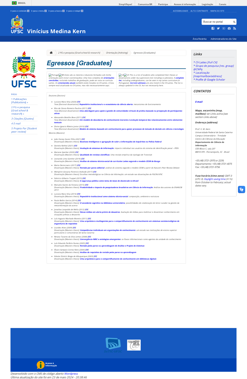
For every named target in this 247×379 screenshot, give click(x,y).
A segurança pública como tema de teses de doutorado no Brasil (109, 181)
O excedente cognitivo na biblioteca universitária (102, 203)
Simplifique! (125, 4)
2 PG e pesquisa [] (79, 52)
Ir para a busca (56, 11)
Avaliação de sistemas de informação (97, 148)
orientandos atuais (66, 83)
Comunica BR (145, 4)
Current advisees (138, 83)
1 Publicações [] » (19, 100)
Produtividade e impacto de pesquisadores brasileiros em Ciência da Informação (116, 187)
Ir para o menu (38, 11)
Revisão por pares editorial (92, 167)
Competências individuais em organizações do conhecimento (107, 230)
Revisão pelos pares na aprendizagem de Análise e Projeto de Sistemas (112, 245)
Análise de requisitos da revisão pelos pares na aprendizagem (108, 252)
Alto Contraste (199, 10)
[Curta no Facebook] (213, 28)
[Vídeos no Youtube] (223, 28)
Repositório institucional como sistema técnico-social (104, 196)
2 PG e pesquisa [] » (20, 110)
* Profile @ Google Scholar (209, 79)
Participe (163, 4)
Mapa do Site (217, 10)
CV (78, 101)
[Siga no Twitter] (218, 28)
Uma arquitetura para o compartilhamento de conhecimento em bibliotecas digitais (118, 259)
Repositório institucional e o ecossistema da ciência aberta (106, 104)
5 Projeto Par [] (24, 130)
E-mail (198, 101)
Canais (222, 4)
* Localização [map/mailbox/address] (207, 74)
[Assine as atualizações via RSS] (234, 28)
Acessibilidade (180, 10)
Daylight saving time (214, 179)
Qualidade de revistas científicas (94, 154)
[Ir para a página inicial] (50, 53)
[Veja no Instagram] (229, 28)
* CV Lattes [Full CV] (205, 62)
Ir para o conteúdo (19, 11)
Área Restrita (200, 38)
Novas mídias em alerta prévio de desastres (100, 212)
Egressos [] (144, 52)
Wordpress (71, 373)
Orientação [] (117, 52)
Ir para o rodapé (74, 11)
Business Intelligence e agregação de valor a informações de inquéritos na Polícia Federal (120, 141)
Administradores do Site (224, 38)
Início (14, 94)
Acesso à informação (185, 4)
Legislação (207, 4)
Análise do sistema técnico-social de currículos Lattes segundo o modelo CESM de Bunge (120, 161)
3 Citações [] (22, 118)
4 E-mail (15, 123)
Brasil (22, 3)
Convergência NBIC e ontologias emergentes (100, 239)
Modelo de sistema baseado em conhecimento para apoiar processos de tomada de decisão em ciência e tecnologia (131, 129)
